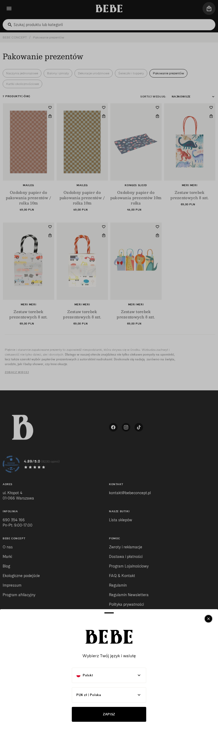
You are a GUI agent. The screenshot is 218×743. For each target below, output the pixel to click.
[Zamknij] (208, 618)
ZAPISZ (109, 714)
